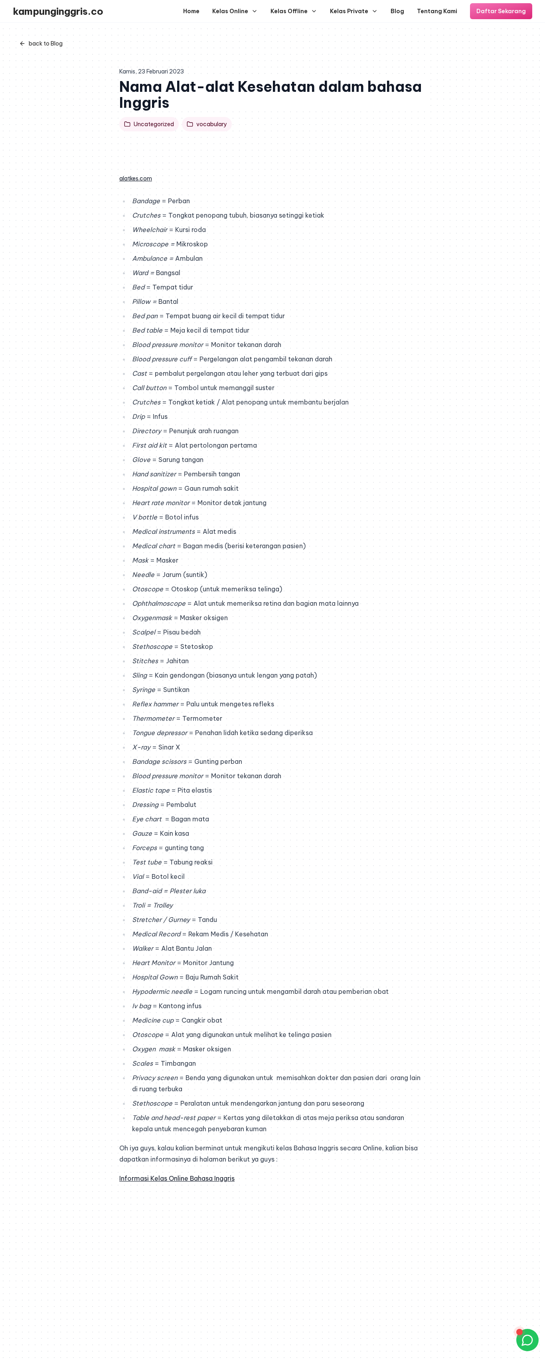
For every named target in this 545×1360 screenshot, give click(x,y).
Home (191, 11)
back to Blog (46, 43)
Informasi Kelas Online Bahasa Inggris (177, 1178)
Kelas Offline (289, 11)
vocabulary (211, 124)
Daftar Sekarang (501, 11)
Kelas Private (349, 11)
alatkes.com (135, 178)
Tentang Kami (437, 11)
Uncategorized (154, 124)
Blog (397, 11)
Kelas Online (230, 11)
